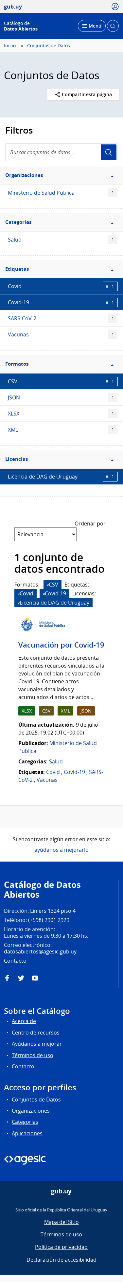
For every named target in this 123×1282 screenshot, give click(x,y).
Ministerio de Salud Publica (61, 192)
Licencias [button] (16, 459)
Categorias (25, 1121)
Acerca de (24, 1021)
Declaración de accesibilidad (61, 1259)
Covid (61, 286)
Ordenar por (90, 523)
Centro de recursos (36, 1032)
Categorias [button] (18, 222)
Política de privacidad (61, 1246)
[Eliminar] (48, 585)
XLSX (61, 413)
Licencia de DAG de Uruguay (61, 476)
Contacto (23, 1066)
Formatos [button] (16, 363)
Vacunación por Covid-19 (61, 645)
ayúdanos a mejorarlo (61, 849)
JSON (61, 397)
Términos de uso (32, 1055)
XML (61, 429)
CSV (61, 381)
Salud (61, 239)
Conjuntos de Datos (48, 46)
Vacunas (61, 334)
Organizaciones (31, 1110)
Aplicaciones (27, 1133)
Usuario (108, 152)
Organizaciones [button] (24, 175)
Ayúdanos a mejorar (37, 1043)
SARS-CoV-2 (61, 318)
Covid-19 (61, 302)
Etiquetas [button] (17, 269)
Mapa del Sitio (61, 1222)
